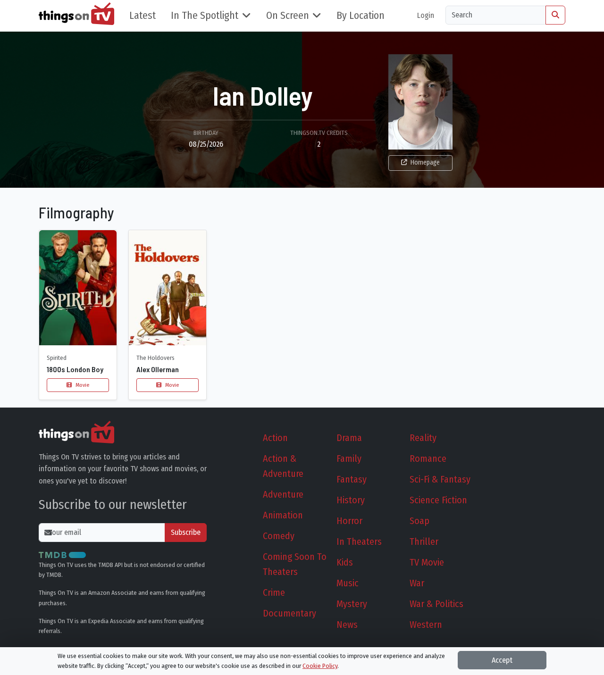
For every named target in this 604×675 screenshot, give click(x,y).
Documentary (289, 613)
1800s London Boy (75, 369)
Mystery (351, 603)
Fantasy (351, 479)
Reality (423, 437)
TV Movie (427, 562)
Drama (349, 437)
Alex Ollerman (157, 369)
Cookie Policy (319, 666)
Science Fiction (438, 500)
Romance (428, 458)
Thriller (424, 541)
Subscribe (186, 532)
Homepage (425, 162)
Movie (81, 385)
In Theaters (359, 541)
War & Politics (436, 603)
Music (347, 583)
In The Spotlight (204, 15)
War (417, 583)
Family (348, 458)
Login (425, 15)
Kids (344, 562)
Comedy (278, 536)
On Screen (287, 15)
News (347, 624)
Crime (274, 592)
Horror (349, 520)
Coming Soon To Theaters (295, 564)
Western (426, 624)
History (350, 500)
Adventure (283, 494)
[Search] (555, 15)
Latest (142, 15)
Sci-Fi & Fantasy (440, 479)
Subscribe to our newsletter (113, 504)
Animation (283, 515)
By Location (360, 15)
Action (275, 437)
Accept (502, 660)
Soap (419, 520)
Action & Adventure (283, 466)
